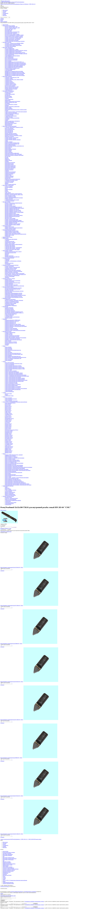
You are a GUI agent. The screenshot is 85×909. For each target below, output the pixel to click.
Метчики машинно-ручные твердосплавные (14, 215)
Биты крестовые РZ (9, 130)
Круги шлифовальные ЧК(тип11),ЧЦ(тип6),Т (14, 67)
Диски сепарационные (9, 54)
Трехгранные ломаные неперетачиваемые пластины (15, 295)
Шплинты (7, 253)
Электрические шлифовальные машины (13, 500)
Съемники (7, 259)
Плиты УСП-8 (8, 428)
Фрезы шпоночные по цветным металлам (13, 480)
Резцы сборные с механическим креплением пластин (15, 357)
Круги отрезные (8, 60)
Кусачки (6, 157)
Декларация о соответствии (5, 531)
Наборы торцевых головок (10, 228)
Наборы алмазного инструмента (11, 87)
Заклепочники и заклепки (10, 242)
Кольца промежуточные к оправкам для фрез (14, 36)
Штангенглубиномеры (9, 122)
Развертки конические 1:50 (10, 323)
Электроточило (8, 504)
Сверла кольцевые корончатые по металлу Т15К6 (15, 368)
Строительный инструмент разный (12, 199)
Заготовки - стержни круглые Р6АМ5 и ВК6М (14, 43)
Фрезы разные (8, 473)
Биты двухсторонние (9, 128)
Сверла (4, 361)
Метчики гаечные (8, 204)
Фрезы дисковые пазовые (10, 458)
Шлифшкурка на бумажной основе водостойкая (14, 72)
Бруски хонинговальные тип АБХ (12, 86)
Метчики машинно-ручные (10, 213)
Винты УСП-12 (8, 408)
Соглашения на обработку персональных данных (34, 901)
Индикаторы (7, 95)
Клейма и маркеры (8, 141)
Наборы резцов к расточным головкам (12, 232)
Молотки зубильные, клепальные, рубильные (14, 300)
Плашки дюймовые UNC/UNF (11, 222)
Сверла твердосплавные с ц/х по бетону (13, 386)
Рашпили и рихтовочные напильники (12, 179)
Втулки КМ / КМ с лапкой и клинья (12, 33)
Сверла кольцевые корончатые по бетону (13, 365)
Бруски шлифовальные (9, 48)
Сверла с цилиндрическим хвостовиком (13, 377)
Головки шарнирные (9, 307)
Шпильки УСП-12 (8, 450)
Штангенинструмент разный (10, 123)
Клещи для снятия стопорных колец (12, 142)
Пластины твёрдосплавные (8, 286)
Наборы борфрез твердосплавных (11, 230)
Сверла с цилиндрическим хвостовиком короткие (15, 379)
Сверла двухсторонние (9, 364)
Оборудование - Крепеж (7, 250)
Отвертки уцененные (9, 175)
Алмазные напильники (9, 82)
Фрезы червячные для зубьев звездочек (13, 479)
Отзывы (4, 14)
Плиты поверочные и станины (11, 104)
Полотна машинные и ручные (11, 342)
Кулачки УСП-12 (8, 419)
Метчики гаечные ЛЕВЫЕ (10, 206)
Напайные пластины (9, 289)
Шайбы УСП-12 (8, 448)
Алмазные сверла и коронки (10, 84)
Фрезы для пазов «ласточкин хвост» (12, 459)
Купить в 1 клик (8, 528)
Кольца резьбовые (8, 97)
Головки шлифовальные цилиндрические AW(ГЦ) (15, 52)
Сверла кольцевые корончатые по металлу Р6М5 (14, 367)
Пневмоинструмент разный (10, 303)
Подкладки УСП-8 (8, 430)
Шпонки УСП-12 (8, 451)
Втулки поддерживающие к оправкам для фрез (14, 34)
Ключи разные (8, 147)
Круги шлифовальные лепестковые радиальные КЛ (15, 62)
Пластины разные (8, 292)
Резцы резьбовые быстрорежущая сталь (13, 356)
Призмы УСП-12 (8, 433)
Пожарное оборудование (10, 245)
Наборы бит (7, 159)
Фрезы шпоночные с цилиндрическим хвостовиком (15, 482)
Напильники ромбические (10, 166)
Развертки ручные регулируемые (11, 329)
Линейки (7, 98)
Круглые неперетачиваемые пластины (12, 288)
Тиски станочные (8, 399)
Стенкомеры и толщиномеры (11, 115)
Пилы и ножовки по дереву (10, 196)
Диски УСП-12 (8, 415)
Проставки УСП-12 (9, 437)
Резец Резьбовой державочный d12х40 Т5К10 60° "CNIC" (11, 681)
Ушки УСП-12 (8, 445)
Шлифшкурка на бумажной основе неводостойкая (15, 73)
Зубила (6, 140)
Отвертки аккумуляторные (10, 171)
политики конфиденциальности (16, 891)
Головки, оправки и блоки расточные (12, 267)
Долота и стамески (8, 186)
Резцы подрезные (8, 348)
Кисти (6, 188)
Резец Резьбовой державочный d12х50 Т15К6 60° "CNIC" (11, 605)
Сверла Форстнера (8, 390)
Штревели (7, 277)
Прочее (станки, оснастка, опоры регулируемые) (14, 273)
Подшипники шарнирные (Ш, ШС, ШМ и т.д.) (14, 312)
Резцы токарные (8, 360)
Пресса (6, 394)
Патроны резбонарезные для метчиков (12, 280)
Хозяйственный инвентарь (8, 485)
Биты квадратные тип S (9, 129)
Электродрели (8, 501)
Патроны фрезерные (9, 283)
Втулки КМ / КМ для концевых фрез (12, 31)
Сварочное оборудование (10, 246)
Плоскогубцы (7, 178)
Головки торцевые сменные (10, 138)
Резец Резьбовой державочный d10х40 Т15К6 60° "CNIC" (11, 833)
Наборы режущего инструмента (9, 229)
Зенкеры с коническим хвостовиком (12, 335)
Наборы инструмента (7, 225)
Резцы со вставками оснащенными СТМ (13, 358)
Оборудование (5, 238)
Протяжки (7, 343)
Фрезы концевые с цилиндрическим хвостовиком (15, 468)
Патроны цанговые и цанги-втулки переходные (14, 285)
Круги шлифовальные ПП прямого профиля (14, 66)
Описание (4, 529)
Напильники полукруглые (10, 165)
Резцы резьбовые (8, 355)
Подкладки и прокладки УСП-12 (11, 429)
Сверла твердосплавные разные (11, 385)
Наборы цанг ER (8, 279)
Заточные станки (8, 393)
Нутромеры (7, 103)
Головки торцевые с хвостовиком (11, 137)
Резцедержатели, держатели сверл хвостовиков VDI (15, 274)
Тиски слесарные (8, 397)
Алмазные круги (8, 80)
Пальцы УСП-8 (8, 424)
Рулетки (6, 110)
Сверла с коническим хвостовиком (12, 371)
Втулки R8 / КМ (8, 30)
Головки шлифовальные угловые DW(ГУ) (13, 51)
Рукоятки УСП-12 (8, 441)
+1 (12, 527)
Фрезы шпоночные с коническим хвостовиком (14, 481)
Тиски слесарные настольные (11, 398)
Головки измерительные (10, 94)
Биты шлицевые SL (9, 132)
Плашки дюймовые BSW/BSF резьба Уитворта (14, 221)
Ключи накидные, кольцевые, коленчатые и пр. (14, 145)
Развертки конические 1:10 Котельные (12, 320)
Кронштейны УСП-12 (9, 418)
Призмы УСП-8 (8, 434)
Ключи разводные (8, 146)
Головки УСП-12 (8, 413)
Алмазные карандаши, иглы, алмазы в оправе (14, 79)
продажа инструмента (4, 886)
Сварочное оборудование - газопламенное (13, 247)
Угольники (7, 118)
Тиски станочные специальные (11, 400)
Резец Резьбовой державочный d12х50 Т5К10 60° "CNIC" (11, 567)
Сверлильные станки (9, 395)
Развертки (5, 874)
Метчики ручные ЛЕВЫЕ (10, 218)
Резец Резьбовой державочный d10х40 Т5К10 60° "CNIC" (11, 795)
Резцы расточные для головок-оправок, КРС (14, 354)
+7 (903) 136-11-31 (23, 839)
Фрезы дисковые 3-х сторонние (11, 456)
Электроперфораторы (9, 503)
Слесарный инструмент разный (11, 180)
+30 (15, 527)
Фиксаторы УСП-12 (9, 446)
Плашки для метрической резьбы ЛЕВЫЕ (13, 220)
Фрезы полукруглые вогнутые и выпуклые (13, 472)
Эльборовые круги (8, 89)
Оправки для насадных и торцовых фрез (13, 38)
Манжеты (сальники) (9, 308)
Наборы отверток (8, 160)
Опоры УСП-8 (8, 421)
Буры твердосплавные (9, 362)
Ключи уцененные (8, 152)
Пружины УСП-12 (8, 438)
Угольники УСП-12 (9, 443)
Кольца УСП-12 (8, 417)
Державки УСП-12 (8, 414)
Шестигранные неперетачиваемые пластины (14, 297)
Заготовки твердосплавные (10, 46)
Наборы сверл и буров (9, 226)
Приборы (7, 105)
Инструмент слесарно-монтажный (9, 126)
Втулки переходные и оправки (9, 25)
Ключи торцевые (8, 150)
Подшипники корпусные (10, 310)
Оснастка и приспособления (8, 257)
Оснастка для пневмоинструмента (12, 301)
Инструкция (5, 10)
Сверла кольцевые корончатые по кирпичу (13, 366)
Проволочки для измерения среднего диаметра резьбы (16, 109)
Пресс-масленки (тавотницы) (11, 313)
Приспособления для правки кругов (12, 68)
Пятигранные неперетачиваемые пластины (13, 293)
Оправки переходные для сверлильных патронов (14, 41)
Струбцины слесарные (9, 181)
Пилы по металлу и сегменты (11, 341)
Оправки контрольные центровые (12, 40)
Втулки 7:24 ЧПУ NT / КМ (10, 28)
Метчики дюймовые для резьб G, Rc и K (13, 211)
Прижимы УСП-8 (8, 431)
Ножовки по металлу (9, 169)
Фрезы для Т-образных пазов (11, 462)
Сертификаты (5, 13)
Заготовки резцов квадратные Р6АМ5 (12, 44)
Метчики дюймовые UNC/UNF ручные (13, 210)
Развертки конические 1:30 (10, 322)
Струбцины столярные (9, 200)
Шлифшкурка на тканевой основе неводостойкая (15, 75)
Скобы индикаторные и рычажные (12, 113)
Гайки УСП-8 (7, 412)
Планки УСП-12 (8, 425)
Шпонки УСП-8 (8, 452)
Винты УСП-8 (8, 409)
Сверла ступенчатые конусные (11, 382)
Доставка (4, 11)
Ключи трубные (8, 151)
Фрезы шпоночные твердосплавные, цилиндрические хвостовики (18, 484)
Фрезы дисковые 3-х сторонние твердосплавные (14, 457)
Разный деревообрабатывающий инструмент (14, 197)
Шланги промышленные (10, 494)
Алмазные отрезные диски (10, 83)
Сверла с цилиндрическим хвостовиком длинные (15, 378)
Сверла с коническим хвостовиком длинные (14, 372)
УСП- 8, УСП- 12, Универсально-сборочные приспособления (15, 401)
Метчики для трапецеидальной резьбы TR (13, 207)
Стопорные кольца (8, 315)
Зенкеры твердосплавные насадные (12, 336)
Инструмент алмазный (7, 76)
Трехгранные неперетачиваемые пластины (13, 296)
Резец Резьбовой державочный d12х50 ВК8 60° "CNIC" (11, 643)
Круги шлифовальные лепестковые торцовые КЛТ (15, 65)
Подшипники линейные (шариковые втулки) (14, 311)
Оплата (4, 12)
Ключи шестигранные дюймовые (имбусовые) (14, 155)
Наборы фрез (7, 236)
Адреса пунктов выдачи (5, 4)
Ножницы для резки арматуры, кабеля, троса (14, 194)
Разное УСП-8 (8, 440)
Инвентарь (7, 487)
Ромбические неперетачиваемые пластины (13, 294)
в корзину (2, 570)
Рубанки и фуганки (9, 198)
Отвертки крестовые (9, 173)
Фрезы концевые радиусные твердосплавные (14, 465)
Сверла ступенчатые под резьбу (11, 383)
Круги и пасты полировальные (11, 59)
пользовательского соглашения (30, 891)
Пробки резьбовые (8, 108)
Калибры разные (8, 96)
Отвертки (7, 170)
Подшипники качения (9, 309)
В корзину (2, 528)
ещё (3, 856)
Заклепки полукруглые (9, 241)
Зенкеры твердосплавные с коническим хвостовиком (15, 337)
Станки (4, 392)
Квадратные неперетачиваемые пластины (13, 287)
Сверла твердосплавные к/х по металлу (13, 384)
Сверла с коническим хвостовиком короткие (14, 373)
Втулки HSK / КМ (8, 29)
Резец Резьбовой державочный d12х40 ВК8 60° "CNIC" (11, 757)
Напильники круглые (9, 163)
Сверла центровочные (9, 391)
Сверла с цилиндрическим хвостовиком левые (14, 381)
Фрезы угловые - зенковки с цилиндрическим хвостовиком (17, 477)
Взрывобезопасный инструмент (11, 134)
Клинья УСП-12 (8, 416)
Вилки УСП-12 (8, 407)
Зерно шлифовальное (9, 56)
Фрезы (4, 453)
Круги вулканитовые (9, 57)
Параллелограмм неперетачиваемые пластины (14, 291)
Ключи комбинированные (10, 144)
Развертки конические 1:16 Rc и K (12, 321)
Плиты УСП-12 (8, 427)
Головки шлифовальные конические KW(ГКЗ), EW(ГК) (16, 50)
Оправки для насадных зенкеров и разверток (14, 37)
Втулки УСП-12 (8, 410)
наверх (1, 893)
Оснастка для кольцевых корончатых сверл (13, 363)
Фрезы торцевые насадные (10, 474)
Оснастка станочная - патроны (9, 278)
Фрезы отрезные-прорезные (10, 471)
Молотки (7, 158)
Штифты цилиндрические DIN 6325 (12, 256)
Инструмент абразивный (8, 47)
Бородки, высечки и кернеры (11, 133)
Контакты (5, 15)
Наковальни (7, 258)
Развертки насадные (9, 327)
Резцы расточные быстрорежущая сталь (13, 353)
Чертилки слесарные (9, 182)
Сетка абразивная (8, 70)
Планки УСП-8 (8, 426)
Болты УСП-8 (8, 405)
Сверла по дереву (8, 369)
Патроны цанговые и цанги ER (11, 284)
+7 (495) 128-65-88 (4, 1)
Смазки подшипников (9, 314)
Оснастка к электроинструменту (11, 498)
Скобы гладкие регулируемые (11, 112)
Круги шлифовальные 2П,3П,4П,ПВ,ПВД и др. (14, 61)
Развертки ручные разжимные (11, 328)
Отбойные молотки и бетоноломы (12, 302)
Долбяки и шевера (8, 333)
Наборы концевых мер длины (11, 102)
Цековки (6, 344)
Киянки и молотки (8, 189)
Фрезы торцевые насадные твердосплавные (13, 475)
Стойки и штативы (9, 116)
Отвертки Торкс (8, 174)
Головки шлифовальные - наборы (11, 49)
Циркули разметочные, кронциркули (12, 121)
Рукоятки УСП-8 (8, 442)
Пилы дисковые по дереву (10, 195)
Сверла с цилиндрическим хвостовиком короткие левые (16, 380)
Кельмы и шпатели (9, 187)
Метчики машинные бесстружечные (12, 216)
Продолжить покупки (4, 895)
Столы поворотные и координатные (12, 275)
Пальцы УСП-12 (8, 423)
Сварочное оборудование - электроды (12, 248)
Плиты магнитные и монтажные (11, 272)
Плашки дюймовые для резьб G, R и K (12, 223)
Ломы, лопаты (8, 192)
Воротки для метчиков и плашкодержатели (13, 202)
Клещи (6, 190)
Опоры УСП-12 (8, 420)
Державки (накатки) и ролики (11, 268)
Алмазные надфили (9, 81)
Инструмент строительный (8, 185)
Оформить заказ (12, 895)
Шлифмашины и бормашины (11, 305)
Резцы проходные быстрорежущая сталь (13, 350)
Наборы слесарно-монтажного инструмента (13, 227)
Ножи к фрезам (8, 340)
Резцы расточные (8, 352)
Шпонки (6, 254)
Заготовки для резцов (7, 42)
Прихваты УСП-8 (8, 436)
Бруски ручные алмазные (10, 85)
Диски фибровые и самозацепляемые (12, 55)
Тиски (4, 396)
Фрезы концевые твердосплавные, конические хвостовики (16, 469)
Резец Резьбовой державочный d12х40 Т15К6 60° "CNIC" (11, 719)
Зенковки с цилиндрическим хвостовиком (13, 339)
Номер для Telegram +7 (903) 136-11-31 (27, 4)
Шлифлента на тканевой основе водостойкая (14, 71)
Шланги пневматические (10, 492)
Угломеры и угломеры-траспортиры (12, 117)
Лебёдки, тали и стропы (10, 243)
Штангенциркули (8, 125)
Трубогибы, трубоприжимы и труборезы (13, 260)
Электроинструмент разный (10, 502)
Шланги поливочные (9, 493)
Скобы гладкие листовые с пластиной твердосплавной (16, 111)
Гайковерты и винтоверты (10, 299)
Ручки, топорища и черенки (10, 490)
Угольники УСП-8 (8, 444)
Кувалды (7, 191)
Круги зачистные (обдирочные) (11, 58)
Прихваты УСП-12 (9, 435)
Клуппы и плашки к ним (10, 203)
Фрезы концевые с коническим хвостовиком (14, 466)
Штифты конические (9, 255)
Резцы (4, 345)
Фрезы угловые (8, 476)
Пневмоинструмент (7, 298)
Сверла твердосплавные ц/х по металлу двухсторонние (16, 388)
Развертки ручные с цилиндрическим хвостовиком (15, 330)
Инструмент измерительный (8, 90)
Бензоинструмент (8, 497)
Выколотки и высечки (9, 136)
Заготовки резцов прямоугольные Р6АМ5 (13, 45)
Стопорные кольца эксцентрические (12, 316)
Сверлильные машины (9, 304)
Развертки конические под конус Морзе (13, 324)
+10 (14, 527)
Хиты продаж (5, 24)
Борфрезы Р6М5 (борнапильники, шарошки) (14, 454)
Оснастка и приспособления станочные (10, 265)
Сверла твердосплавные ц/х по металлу (13, 387)
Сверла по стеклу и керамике (11, 370)
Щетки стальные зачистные (10, 184)
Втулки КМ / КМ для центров (11, 32)
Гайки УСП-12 (8, 411)
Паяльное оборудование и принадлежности (13, 244)
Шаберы (6, 183)
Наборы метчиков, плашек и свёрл (12, 231)
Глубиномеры (8, 93)
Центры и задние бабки (9, 276)
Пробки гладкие (8, 107)
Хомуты (6, 261)
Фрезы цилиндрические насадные (12, 478)
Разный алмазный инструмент (11, 88)
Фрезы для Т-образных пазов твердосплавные (14, 463)
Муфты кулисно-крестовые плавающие (13, 270)
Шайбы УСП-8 (8, 449)
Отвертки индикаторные (10, 172)
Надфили (7, 161)
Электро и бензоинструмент (8, 496)
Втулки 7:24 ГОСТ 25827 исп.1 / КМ (12, 27)
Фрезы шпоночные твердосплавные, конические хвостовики (17, 483)
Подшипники (5, 306)
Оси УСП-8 (7, 422)
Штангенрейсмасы (8, 124)
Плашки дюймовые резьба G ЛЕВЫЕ (12, 224)
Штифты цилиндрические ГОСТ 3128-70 (13, 251)
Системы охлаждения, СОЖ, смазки (12, 249)
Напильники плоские (9, 164)
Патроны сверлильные (9, 281)
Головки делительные (9, 266)
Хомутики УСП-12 (9, 447)
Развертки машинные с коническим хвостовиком (15, 325)
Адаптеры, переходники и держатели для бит (14, 127)
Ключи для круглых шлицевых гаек (12, 143)
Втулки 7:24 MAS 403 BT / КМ (11, 26)
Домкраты (7, 240)
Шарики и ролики (8, 317)
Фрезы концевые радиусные (10, 464)
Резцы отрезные (8, 346)
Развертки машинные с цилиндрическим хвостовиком (16, 326)
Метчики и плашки (6, 201)
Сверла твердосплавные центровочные (13, 389)
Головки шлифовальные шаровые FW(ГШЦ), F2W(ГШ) (16, 53)
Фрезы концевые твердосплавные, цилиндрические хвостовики (17, 470)
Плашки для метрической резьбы (11, 219)
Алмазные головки (9, 78)
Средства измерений (9, 114)
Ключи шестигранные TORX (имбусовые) (13, 154)
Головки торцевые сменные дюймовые (13, 139)
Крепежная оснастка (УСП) (10, 252)
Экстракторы (7, 264)
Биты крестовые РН (9, 131)
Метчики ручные (8, 217)
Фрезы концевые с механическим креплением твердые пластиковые (18, 467)
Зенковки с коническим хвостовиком (12, 338)
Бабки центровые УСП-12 (10, 402)
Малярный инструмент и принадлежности (13, 193)
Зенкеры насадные (8, 334)
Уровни (6, 119)
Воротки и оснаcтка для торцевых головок (13, 135)
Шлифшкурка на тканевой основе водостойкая (14, 74)
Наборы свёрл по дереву (7, 237)
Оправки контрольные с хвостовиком (12, 39)
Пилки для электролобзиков (10, 499)
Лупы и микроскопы (9, 99)
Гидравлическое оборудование (11, 239)
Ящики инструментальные (10, 495)
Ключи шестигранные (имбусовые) (12, 153)
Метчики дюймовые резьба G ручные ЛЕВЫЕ (14, 212)
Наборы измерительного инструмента (12, 101)
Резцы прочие (8, 351)
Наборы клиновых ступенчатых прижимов (13, 271)
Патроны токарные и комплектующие (12, 282)
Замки (6, 486)
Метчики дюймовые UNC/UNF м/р (12, 209)
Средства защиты (8, 491)
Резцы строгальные (9, 359)
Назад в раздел (3, 510)
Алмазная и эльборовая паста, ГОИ (12, 77)
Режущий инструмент (7, 331)
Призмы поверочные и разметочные (12, 106)
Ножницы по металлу (9, 168)
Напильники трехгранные (10, 167)
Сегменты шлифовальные (10, 69)
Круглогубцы (7, 156)
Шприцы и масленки (9, 263)
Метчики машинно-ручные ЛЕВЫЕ (12, 214)
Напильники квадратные (10, 162)
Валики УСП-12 (8, 406)
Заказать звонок (11, 1)
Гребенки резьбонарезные (10, 332)
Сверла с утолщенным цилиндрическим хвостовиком (15, 374)
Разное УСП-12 (8, 439)
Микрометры (7, 100)
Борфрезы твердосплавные (10, 455)
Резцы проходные (8, 349)
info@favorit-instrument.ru (19, 1)
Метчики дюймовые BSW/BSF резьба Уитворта (14, 208)
